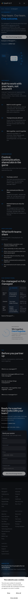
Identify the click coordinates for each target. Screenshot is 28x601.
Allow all (18, 593)
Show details (14, 598)
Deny (8, 593)
